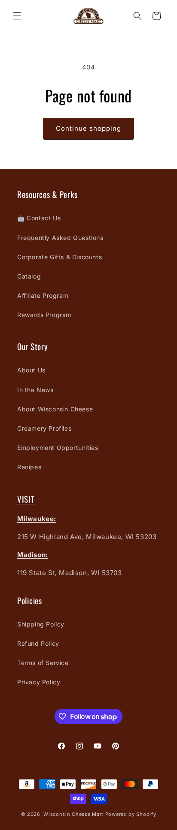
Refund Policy (38, 643)
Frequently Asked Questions (60, 237)
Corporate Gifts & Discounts (59, 257)
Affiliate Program (42, 295)
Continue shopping (88, 128)
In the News (35, 389)
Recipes (29, 466)
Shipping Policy (40, 624)
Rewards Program (44, 314)
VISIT (26, 499)
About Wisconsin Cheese (55, 409)
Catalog (29, 276)
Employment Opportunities (57, 447)
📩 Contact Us (39, 218)
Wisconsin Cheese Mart (73, 814)
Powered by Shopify (130, 814)
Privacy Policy (38, 682)
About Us (31, 370)
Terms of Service (43, 662)
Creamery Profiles (44, 428)
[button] (17, 15)
